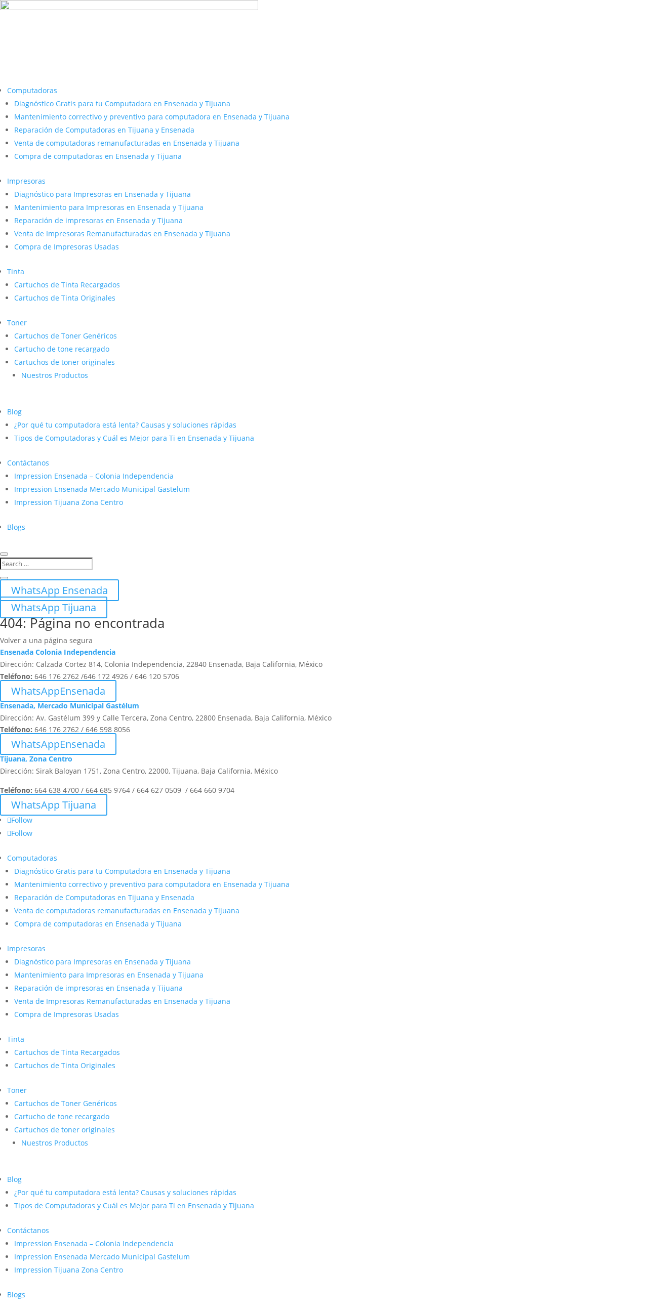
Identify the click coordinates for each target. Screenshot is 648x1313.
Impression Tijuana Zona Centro (68, 502)
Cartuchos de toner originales (64, 362)
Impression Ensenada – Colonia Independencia (94, 476)
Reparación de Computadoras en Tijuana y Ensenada (104, 130)
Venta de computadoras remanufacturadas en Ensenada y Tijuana (126, 143)
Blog (14, 411)
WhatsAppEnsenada (58, 691)
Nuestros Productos (54, 375)
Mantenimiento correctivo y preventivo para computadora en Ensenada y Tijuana (152, 116)
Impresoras (26, 181)
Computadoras (32, 90)
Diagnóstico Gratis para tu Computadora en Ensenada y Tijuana (122, 103)
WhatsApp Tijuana (53, 607)
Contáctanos (28, 463)
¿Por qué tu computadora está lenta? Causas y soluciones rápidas (125, 425)
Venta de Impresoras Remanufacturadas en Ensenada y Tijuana (122, 233)
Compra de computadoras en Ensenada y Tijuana (98, 156)
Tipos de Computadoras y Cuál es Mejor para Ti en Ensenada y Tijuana (134, 438)
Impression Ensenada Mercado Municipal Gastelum (102, 489)
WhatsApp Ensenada (59, 590)
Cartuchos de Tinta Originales (64, 298)
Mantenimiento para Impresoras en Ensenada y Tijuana (109, 207)
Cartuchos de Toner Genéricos (65, 336)
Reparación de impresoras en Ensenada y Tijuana (98, 220)
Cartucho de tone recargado (61, 349)
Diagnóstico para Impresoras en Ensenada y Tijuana (102, 194)
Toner (17, 322)
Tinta (15, 271)
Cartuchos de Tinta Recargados (67, 284)
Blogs (16, 527)
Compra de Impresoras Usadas (66, 246)
